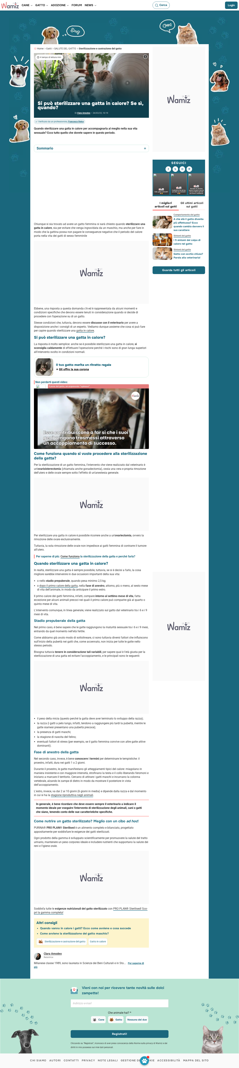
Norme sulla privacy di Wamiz (148, 1043)
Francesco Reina (76, 121)
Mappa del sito (196, 1060)
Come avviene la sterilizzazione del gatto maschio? (74, 933)
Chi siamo (38, 1060)
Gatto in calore (98, 941)
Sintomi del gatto (182, 235)
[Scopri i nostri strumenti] (144, 1060)
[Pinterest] (189, 169)
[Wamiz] (10, 5)
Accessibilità (168, 1060)
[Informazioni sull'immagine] (145, 56)
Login (231, 5)
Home (40, 48)
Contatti (71, 1060)
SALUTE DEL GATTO (65, 48)
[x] (175, 169)
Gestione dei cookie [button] (138, 1060)
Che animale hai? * (119, 1012)
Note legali (108, 1060)
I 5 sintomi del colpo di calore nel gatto (187, 241)
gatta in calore (85, 330)
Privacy (88, 1060)
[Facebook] (168, 169)
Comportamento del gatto (187, 214)
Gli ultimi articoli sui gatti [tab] (192, 205)
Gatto (118, 1019)
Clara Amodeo (83, 113)
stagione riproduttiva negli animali (72, 795)
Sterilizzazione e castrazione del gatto (100, 48)
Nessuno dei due (137, 1019)
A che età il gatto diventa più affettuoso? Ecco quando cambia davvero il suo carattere (189, 224)
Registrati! (119, 1034)
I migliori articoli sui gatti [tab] (166, 205)
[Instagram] (182, 169)
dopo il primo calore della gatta (58, 585)
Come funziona (70, 556)
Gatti (49, 48)
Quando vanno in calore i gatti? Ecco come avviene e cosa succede (85, 928)
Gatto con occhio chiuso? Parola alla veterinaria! (188, 255)
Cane (101, 1019)
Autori (55, 1060)
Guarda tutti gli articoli (179, 270)
